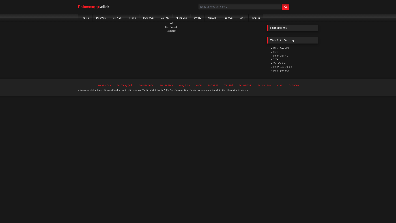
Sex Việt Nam (166, 85)
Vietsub (132, 18)
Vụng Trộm (184, 85)
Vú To (199, 85)
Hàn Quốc (228, 18)
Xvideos (256, 18)
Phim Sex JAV (281, 70)
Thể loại (85, 18)
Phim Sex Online (282, 67)
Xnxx (242, 18)
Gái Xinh (212, 18)
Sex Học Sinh (264, 85)
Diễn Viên (101, 18)
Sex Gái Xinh (245, 85)
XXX (275, 59)
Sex (275, 52)
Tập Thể (228, 85)
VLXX (279, 85)
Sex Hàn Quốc (146, 85)
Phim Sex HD (280, 56)
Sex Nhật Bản (104, 85)
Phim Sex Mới (281, 48)
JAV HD (197, 18)
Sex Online (279, 63)
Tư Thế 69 (213, 85)
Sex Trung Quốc (125, 85)
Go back (171, 31)
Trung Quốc (148, 18)
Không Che (181, 18)
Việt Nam (117, 18)
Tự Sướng (294, 85)
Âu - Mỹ (165, 18)
